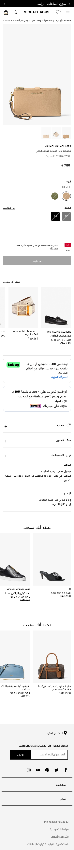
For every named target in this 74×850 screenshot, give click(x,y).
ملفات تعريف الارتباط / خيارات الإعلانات (48, 843)
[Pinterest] (47, 770)
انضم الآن (54, 248)
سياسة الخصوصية (59, 828)
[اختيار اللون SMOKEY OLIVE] (54, 196)
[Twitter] (56, 770)
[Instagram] (29, 770)
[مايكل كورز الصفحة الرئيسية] (36, 12)
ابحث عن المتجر (55, 733)
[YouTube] (38, 770)
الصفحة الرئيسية (63, 21)
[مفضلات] (58, 12)
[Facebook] (66, 770)
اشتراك (20, 755)
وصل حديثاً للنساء (20, 21)
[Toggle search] (16, 12)
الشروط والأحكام (60, 836)
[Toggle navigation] (67, 12)
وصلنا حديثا (49, 21)
